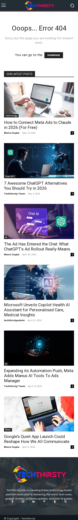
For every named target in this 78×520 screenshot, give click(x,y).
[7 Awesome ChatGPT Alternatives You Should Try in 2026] (39, 160)
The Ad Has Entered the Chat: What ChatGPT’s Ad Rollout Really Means (37, 246)
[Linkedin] (34, 502)
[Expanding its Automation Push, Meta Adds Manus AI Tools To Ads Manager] (39, 348)
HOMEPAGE (53, 55)
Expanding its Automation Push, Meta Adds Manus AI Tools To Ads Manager (38, 375)
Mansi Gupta (11, 132)
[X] (65, 502)
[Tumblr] (55, 502)
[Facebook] (12, 502)
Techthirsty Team (14, 193)
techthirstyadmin (14, 320)
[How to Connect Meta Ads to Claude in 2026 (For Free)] (39, 99)
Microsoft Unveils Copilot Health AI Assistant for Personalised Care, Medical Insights (37, 309)
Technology (11, 115)
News (8, 429)
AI (6, 237)
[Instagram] (23, 502)
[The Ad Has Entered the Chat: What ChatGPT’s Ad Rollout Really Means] (39, 221)
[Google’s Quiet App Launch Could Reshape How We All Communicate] (39, 413)
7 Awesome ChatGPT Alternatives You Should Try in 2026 (35, 186)
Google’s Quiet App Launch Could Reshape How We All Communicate (36, 439)
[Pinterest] (44, 502)
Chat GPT (10, 176)
